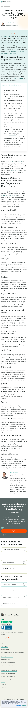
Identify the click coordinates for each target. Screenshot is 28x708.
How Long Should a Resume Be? (7, 656)
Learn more (18, 705)
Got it (24, 705)
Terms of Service (4, 690)
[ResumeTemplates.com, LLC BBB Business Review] (6, 628)
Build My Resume (14, 531)
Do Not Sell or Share (5, 692)
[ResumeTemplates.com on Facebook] (8, 637)
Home (2, 6)
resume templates (10, 161)
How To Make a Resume (5, 659)
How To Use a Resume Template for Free (9, 676)
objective (19, 161)
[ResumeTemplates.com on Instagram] (6, 637)
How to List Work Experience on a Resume (9, 670)
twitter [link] (14, 33)
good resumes (6, 36)
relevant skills (12, 135)
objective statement (19, 78)
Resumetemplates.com (12, 699)
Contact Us (3, 684)
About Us (3, 681)
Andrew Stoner (10, 22)
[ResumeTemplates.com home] (6, 1)
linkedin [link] (11, 33)
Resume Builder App (5, 649)
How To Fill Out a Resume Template (8, 673)
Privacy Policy (3, 687)
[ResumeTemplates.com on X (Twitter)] (2, 637)
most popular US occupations (9, 195)
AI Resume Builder (4, 646)
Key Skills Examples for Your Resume (8, 662)
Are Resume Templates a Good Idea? (8, 667)
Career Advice (7, 6)
